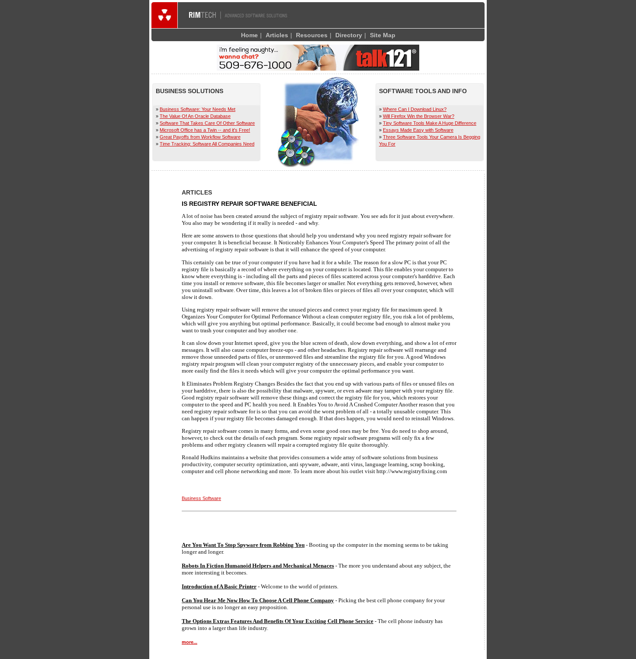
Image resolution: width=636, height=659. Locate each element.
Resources (312, 35)
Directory (348, 35)
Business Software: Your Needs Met (197, 109)
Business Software (201, 498)
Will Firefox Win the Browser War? (418, 116)
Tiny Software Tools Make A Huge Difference (429, 123)
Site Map (382, 35)
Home (249, 35)
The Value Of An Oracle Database (195, 116)
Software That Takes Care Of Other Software (207, 123)
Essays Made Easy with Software (418, 130)
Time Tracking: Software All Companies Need (207, 143)
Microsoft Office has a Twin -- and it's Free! (205, 130)
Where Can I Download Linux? (414, 109)
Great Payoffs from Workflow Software (200, 137)
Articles (277, 35)
